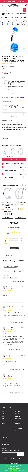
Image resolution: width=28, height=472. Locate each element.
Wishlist (17, 413)
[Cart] (25, 5)
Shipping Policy (18, 428)
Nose (2, 17)
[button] (23, 185)
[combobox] (19, 281)
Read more (9, 344)
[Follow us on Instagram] (8, 458)
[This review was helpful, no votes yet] (21, 301)
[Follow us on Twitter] (5, 458)
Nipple (7, 17)
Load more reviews (14, 397)
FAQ (3, 418)
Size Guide (17, 423)
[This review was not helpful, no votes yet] (23, 301)
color (4, 277)
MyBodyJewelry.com (14, 463)
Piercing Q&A (4, 423)
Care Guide (17, 426)
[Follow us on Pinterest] (11, 458)
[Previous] (2, 53)
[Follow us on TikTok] (16, 458)
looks (11, 277)
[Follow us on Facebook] (3, 458)
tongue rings (23, 13)
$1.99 (16, 17)
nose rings (11, 13)
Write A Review (14, 248)
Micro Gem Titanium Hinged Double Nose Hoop (20, 202)
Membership (18, 418)
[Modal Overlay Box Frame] (14, 468)
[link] (3, 214)
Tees (21, 17)
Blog (3, 421)
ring (15, 277)
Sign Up (20, 454)
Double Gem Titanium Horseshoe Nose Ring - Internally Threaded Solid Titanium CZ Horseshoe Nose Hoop (7, 204)
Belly (12, 17)
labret (19, 13)
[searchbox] (8, 271)
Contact (3, 413)
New (25, 17)
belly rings (16, 13)
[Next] (25, 53)
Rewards (17, 421)
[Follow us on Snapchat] (19, 458)
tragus (3, 14)
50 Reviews (10, 63)
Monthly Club (18, 416)
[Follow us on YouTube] (14, 458)
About (3, 416)
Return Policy (18, 430)
